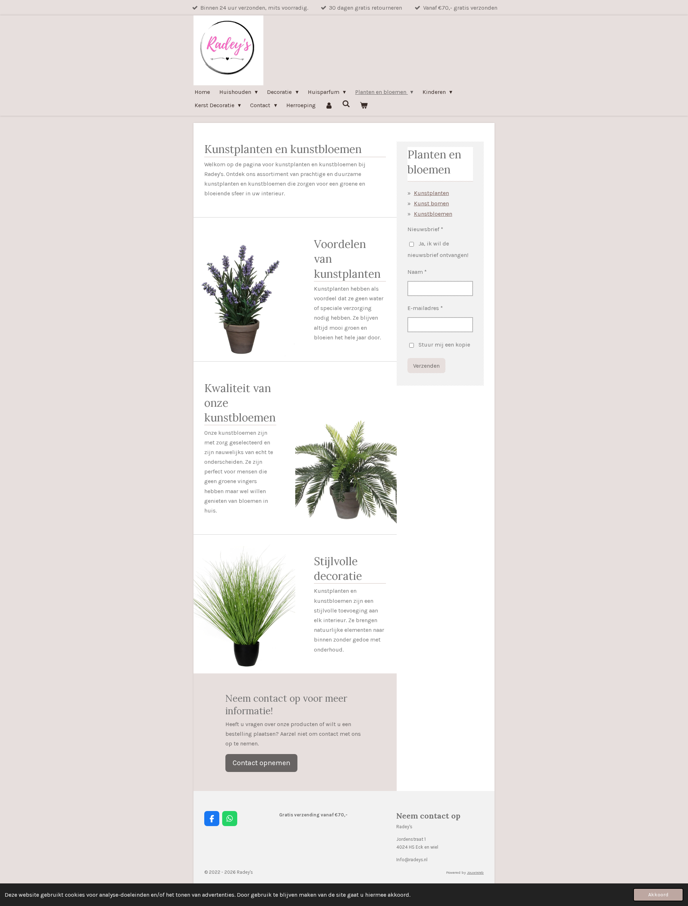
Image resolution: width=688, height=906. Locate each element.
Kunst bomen (431, 203)
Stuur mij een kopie (444, 344)
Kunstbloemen (433, 213)
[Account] (329, 105)
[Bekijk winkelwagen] (363, 105)
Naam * (417, 271)
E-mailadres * (425, 308)
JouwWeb (475, 872)
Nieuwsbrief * (425, 229)
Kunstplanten (431, 193)
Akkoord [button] (658, 895)
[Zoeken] (346, 104)
